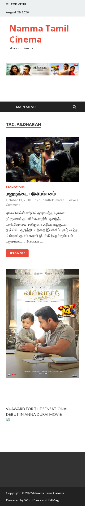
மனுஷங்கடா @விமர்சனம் (31, 193)
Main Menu (26, 107)
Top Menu (18, 4)
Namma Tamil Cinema (39, 34)
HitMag (53, 500)
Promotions (15, 187)
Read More (17, 253)
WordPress (32, 500)
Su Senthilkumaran (51, 200)
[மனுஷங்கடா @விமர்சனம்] (42, 161)
